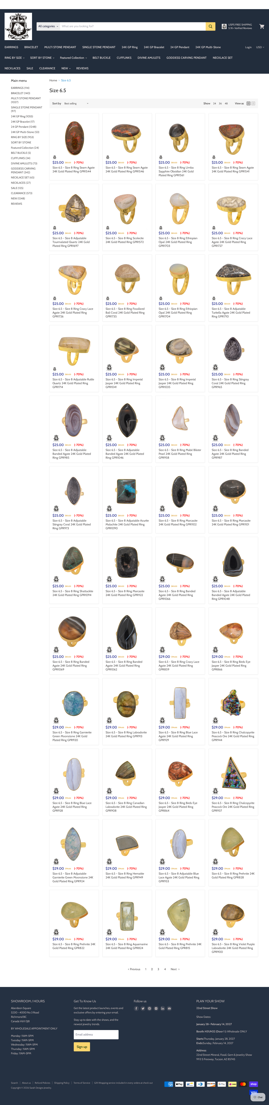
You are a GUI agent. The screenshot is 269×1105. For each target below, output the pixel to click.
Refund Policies (42, 1082)
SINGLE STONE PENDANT (98, 47)
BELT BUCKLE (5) (21, 153)
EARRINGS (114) (20, 88)
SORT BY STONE (41, 57)
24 (214, 103)
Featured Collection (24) (25, 147)
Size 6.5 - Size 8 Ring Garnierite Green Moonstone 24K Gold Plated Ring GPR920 (72, 736)
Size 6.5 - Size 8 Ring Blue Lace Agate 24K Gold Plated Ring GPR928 (72, 806)
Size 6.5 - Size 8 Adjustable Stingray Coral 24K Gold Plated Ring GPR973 (72, 524)
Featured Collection (72, 57)
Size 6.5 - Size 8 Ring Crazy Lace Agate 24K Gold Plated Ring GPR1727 (232, 242)
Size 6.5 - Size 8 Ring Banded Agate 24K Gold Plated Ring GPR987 (230, 453)
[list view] (253, 103)
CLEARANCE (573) (21, 193)
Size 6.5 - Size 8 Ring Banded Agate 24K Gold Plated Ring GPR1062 (124, 665)
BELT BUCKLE (102, 57)
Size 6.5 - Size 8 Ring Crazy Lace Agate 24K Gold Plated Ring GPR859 (179, 665)
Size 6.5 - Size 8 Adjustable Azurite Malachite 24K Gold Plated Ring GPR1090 (127, 524)
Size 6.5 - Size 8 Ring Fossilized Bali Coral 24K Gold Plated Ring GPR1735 (125, 312)
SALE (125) (17, 188)
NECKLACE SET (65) (22, 177)
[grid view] (248, 103)
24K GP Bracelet (154, 47)
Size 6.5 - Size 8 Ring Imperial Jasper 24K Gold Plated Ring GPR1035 (177, 383)
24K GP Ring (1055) (22, 116)
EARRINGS (11, 47)
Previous (134, 969)
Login (248, 47)
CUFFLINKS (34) (20, 158)
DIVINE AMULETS (149, 57)
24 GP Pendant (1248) (23, 126)
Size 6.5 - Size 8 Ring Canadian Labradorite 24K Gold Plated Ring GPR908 (126, 806)
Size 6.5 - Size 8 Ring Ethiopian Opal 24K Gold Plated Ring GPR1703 (178, 242)
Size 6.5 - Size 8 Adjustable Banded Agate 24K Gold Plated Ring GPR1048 (231, 595)
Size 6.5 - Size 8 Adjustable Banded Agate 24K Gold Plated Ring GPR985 (72, 453)
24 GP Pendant (179, 47)
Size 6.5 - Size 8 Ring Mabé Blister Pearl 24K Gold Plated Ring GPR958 (180, 453)
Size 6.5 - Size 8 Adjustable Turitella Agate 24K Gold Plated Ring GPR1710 (231, 312)
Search (14, 1082)
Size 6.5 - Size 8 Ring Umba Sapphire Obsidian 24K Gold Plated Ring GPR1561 (176, 171)
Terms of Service (82, 1082)
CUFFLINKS (124, 57)
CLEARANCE (47, 68)
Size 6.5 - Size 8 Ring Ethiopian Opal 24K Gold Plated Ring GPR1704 (178, 312)
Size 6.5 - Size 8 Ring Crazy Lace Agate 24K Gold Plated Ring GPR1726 (73, 312)
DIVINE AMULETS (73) (24, 163)
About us (26, 1082)
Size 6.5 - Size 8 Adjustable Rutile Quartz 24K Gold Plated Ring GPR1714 (73, 383)
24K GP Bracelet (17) (23, 121)
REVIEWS (82, 68)
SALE (30, 68)
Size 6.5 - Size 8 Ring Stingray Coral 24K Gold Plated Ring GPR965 (230, 383)
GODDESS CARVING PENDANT (187, 57)
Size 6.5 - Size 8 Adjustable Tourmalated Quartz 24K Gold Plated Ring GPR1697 (71, 242)
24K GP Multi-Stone (208, 47)
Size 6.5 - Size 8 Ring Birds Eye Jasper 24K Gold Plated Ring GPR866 (231, 665)
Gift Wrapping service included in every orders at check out (123, 1082)
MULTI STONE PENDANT (60, 47)
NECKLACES (12, 68)
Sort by (56, 103)
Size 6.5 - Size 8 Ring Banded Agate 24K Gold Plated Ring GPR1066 (177, 595)
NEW (65, 68)
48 (226, 103)
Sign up (82, 1047)
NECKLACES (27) (21, 182)
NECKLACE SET (223, 57)
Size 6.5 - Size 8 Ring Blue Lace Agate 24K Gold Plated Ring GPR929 (178, 736)
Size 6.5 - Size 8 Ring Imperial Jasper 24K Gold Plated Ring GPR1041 (124, 383)
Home (53, 80)
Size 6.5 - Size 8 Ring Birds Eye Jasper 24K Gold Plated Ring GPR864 (178, 806)
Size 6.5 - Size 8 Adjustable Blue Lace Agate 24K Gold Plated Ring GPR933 (179, 877)
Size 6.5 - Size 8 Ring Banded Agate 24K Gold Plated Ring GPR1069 (71, 665)
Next (174, 969)
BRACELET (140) (20, 93)
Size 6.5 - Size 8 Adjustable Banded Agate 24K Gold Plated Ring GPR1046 (125, 453)
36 (220, 103)
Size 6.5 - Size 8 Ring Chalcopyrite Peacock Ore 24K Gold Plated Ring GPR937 (233, 806)
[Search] (210, 26)
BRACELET (31, 47)
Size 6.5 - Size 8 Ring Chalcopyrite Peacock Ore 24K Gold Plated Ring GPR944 (233, 736)
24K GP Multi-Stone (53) (25, 132)
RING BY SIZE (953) (22, 137)
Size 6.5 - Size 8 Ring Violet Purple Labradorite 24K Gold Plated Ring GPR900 (233, 948)
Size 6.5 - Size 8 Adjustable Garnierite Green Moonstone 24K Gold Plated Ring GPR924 (73, 877)
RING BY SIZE (14, 57)
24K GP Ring (130, 47)
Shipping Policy (62, 1082)
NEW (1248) (18, 198)
